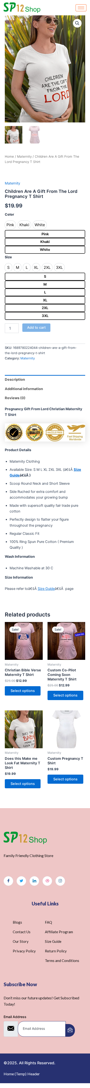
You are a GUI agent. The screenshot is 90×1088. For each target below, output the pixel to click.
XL (45, 300)
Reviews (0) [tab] (15, 398)
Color (9, 214)
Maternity (24, 156)
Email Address (15, 1017)
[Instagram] (60, 881)
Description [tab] (15, 379)
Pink (45, 234)
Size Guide (46, 589)
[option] (10, 225)
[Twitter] (21, 881)
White (45, 250)
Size (8, 257)
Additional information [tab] (24, 389)
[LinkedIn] (34, 881)
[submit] (70, 1030)
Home (9, 156)
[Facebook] (8, 881)
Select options (23, 691)
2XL (45, 308)
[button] (77, 23)
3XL (45, 316)
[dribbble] (47, 881)
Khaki (45, 242)
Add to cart (36, 327)
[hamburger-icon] (81, 7)
